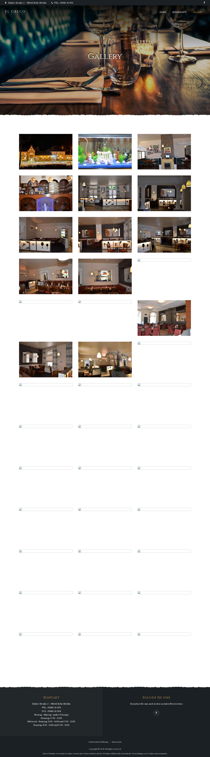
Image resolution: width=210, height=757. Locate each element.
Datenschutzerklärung (98, 742)
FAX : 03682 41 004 (51, 711)
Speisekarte (179, 12)
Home (163, 12)
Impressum (117, 742)
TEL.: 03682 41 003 (63, 2)
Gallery (197, 12)
